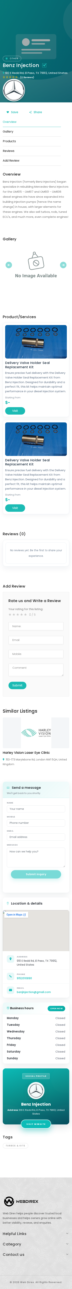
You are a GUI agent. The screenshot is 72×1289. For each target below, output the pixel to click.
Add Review (11, 160)
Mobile (11, 816)
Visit (15, 411)
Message (12, 844)
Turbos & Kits (15, 1145)
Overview (9, 122)
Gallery (8, 131)
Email (10, 830)
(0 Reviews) (27, 77)
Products (9, 141)
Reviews (8, 151)
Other (13, 58)
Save (14, 112)
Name (10, 802)
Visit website (36, 1124)
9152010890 (24, 978)
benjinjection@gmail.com (34, 992)
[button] (8, 265)
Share (37, 112)
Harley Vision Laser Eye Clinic (26, 752)
